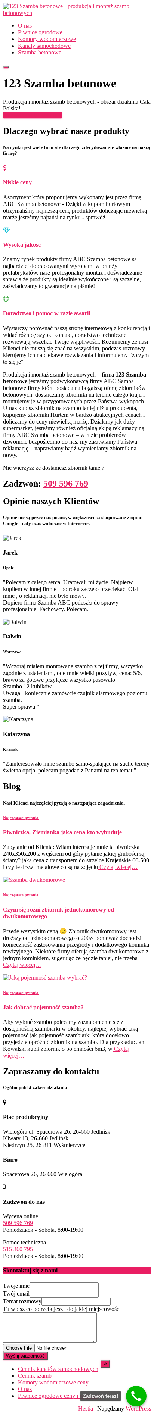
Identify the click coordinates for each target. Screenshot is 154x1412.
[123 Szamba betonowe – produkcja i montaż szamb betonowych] (77, 13)
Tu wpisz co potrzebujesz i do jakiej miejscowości (62, 1309)
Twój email (16, 1293)
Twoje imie (16, 1286)
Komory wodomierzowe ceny (53, 1382)
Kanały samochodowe (44, 46)
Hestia (85, 1408)
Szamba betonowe (39, 52)
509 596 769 (65, 483)
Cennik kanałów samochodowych (58, 1369)
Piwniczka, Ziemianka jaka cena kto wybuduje (62, 832)
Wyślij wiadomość (25, 1356)
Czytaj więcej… (118, 867)
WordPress (138, 1408)
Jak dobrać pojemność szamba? (43, 1007)
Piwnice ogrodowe (40, 32)
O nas (25, 25)
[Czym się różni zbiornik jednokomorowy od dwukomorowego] (34, 880)
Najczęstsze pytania (20, 817)
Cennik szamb (35, 1375)
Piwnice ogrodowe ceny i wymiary (59, 1396)
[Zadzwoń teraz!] (136, 1396)
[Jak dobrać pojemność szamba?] (45, 977)
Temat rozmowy (22, 1301)
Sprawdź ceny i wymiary (32, 115)
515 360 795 (18, 1249)
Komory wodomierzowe (47, 39)
